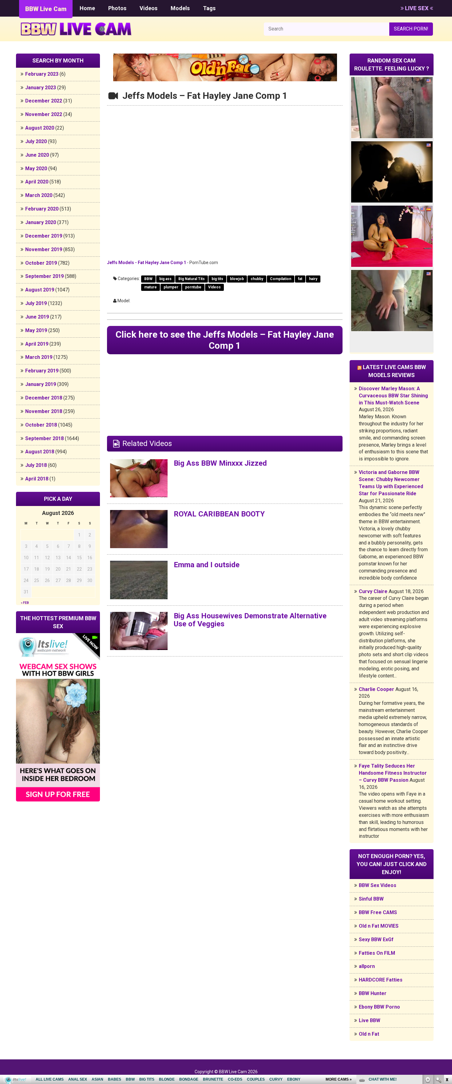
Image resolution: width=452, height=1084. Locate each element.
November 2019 (43, 249)
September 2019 (44, 276)
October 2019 (41, 263)
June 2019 (37, 317)
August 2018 (39, 452)
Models (180, 8)
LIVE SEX (417, 8)
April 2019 (36, 344)
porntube (193, 287)
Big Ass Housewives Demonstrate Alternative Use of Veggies (250, 620)
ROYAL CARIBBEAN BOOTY (219, 514)
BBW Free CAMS (378, 912)
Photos (117, 8)
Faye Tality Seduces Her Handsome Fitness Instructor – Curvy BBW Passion (393, 773)
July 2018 (36, 465)
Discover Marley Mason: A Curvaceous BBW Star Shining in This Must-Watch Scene (393, 396)
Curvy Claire (373, 591)
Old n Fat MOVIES (378, 926)
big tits (217, 279)
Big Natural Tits (191, 279)
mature (150, 287)
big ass (165, 279)
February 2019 (41, 371)
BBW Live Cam (45, 9)
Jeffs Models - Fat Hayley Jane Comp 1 (146, 262)
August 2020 (39, 128)
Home (87, 8)
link (446, 988)
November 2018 (43, 411)
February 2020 (41, 209)
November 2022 (43, 114)
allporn (367, 966)
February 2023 (41, 74)
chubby (257, 279)
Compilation (280, 279)
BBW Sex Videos (377, 885)
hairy (313, 279)
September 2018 (44, 438)
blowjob (237, 279)
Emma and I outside (207, 564)
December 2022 (43, 101)
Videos (148, 8)
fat (300, 279)
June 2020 (37, 155)
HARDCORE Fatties (380, 980)
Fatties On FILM (377, 953)
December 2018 (43, 398)
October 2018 (41, 425)
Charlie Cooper (376, 689)
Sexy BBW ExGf (376, 939)
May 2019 (36, 330)
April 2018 (36, 479)
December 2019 (43, 236)
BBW (148, 279)
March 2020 (38, 195)
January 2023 (40, 87)
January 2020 (40, 222)
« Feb (25, 602)
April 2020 (36, 182)
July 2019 (36, 303)
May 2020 (36, 168)
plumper (171, 287)
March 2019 (38, 357)
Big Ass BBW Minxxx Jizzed (220, 463)
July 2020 (36, 141)
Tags (209, 8)
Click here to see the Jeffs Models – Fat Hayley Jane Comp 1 (225, 340)
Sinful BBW (371, 899)
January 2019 (40, 384)
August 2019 (39, 290)
